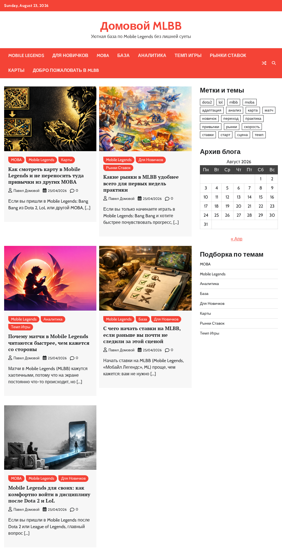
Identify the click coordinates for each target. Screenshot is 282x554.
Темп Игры (188, 55)
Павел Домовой (26, 191)
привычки (210, 126)
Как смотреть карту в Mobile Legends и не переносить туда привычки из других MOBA (46, 175)
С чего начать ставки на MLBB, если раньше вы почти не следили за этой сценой (142, 334)
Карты (16, 70)
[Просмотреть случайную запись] (264, 63)
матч (269, 110)
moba (249, 102)
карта (253, 110)
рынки (231, 126)
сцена (242, 134)
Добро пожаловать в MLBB (66, 70)
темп (259, 134)
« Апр (236, 238)
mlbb (233, 102)
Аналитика (152, 55)
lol (221, 102)
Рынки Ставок (228, 55)
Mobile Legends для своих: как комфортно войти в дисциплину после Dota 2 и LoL (49, 494)
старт (225, 134)
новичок (209, 118)
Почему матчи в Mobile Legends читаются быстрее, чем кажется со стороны (49, 342)
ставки (208, 134)
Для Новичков (70, 55)
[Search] (274, 63)
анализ (234, 110)
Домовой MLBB (141, 25)
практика (253, 118)
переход (230, 118)
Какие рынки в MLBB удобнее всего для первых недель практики (141, 183)
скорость (252, 126)
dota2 (207, 102)
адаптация (211, 110)
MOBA (103, 55)
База (123, 55)
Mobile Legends (26, 55)
